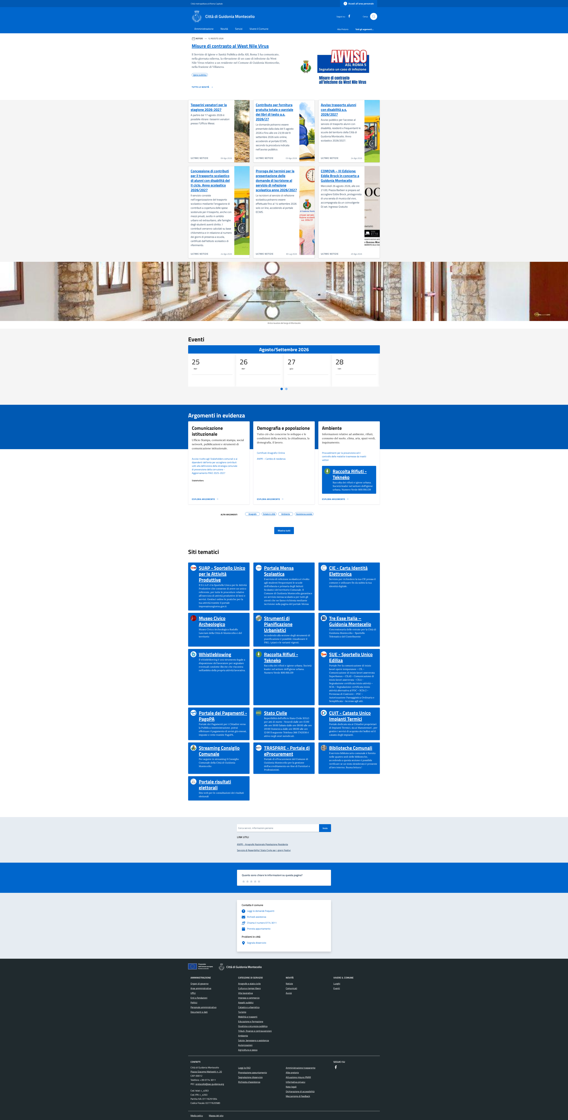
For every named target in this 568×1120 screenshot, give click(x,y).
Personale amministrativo (203, 1007)
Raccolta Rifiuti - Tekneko (353, 474)
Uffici (193, 993)
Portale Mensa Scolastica (288, 571)
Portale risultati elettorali (223, 784)
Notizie (289, 983)
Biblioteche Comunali (350, 748)
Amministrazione (203, 29)
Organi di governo (199, 983)
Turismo (242, 1012)
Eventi (336, 988)
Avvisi (289, 993)
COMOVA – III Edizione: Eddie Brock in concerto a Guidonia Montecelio (340, 175)
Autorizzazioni (245, 1045)
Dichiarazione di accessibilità (300, 1091)
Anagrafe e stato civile (249, 983)
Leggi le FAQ (244, 1068)
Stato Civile (275, 713)
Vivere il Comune (259, 29)
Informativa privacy (295, 1082)
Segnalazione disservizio (250, 1077)
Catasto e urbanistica (248, 1007)
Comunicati (291, 988)
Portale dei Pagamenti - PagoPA (223, 716)
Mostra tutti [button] (284, 530)
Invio (325, 828)
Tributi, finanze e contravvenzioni (255, 1031)
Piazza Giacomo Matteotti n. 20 (206, 1071)
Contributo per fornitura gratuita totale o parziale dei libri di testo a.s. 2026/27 (274, 112)
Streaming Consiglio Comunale (223, 751)
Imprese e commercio (248, 998)
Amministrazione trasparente (300, 1068)
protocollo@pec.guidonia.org (210, 1084)
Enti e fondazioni (199, 998)
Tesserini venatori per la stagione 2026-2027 (209, 107)
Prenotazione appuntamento (252, 1072)
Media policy (197, 1115)
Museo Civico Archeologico (223, 621)
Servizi (238, 29)
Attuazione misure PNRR (298, 1077)
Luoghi (336, 983)
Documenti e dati (199, 1012)
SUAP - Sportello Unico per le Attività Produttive (223, 574)
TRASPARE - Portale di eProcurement (288, 751)
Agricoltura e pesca (247, 1050)
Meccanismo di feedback (298, 1096)
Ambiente (243, 1035)
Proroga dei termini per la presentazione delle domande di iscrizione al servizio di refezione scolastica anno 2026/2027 (276, 180)
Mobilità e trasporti (247, 1016)
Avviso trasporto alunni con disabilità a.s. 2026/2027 (338, 109)
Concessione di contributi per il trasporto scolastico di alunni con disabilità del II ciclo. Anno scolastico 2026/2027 (210, 180)
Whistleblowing (215, 654)
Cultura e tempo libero (249, 988)
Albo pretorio (292, 1072)
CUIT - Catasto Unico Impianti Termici (353, 716)
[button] (373, 16)
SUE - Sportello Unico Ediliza (353, 657)
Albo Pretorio (342, 29)
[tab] (281, 389)
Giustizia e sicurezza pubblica (252, 1026)
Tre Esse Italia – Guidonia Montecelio (353, 621)
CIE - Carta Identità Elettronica (353, 571)
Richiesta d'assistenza (249, 1082)
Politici (194, 1002)
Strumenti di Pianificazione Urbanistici (288, 624)
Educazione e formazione (250, 1021)
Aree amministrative (201, 988)
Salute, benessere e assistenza (253, 1040)
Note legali (291, 1086)
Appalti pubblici (246, 1002)
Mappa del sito (216, 1115)
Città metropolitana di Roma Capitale (207, 3)
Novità (224, 29)
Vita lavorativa (245, 993)
